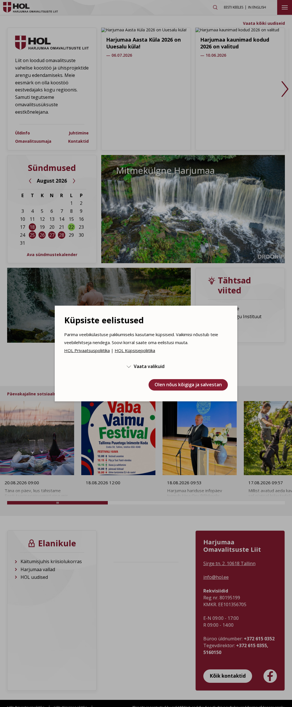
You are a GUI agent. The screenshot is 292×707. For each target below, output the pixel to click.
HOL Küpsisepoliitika (135, 350)
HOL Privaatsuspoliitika (87, 350)
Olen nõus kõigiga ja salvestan (188, 384)
